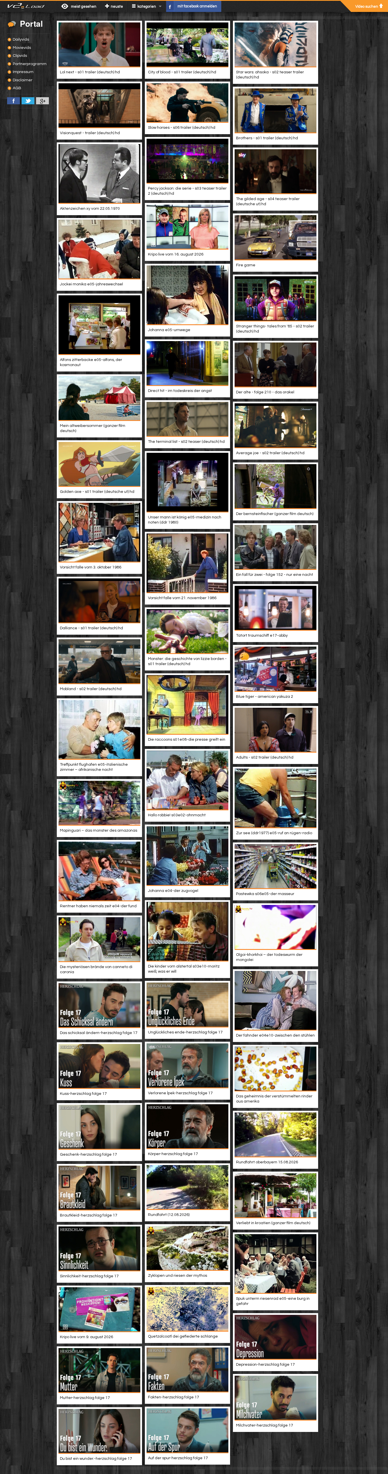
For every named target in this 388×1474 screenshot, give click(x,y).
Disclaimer (22, 80)
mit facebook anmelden (197, 6)
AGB (17, 88)
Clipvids (20, 56)
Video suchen (366, 7)
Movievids (22, 48)
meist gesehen (83, 7)
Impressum (23, 72)
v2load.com (28, 6)
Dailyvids (21, 39)
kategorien (146, 7)
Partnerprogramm (30, 64)
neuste (117, 7)
